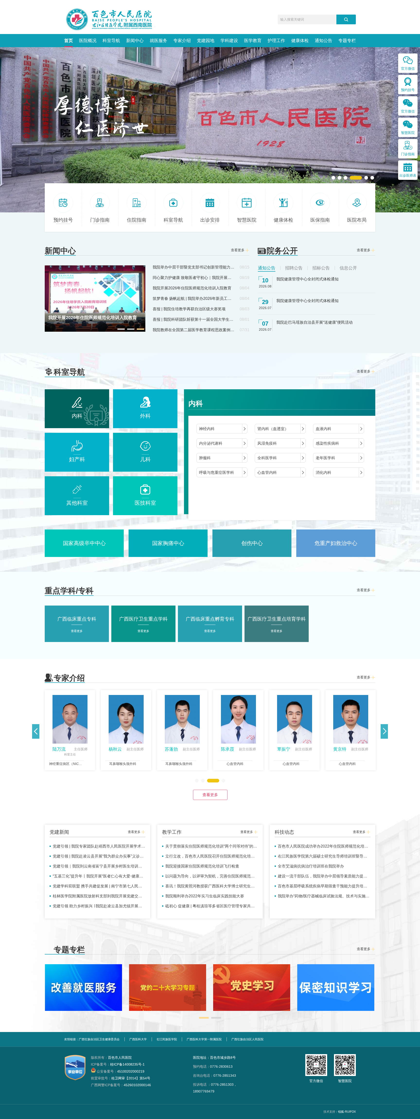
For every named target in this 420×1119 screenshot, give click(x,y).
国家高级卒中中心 (84, 543)
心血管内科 (235, 764)
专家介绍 (182, 40)
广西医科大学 (138, 1039)
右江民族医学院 (167, 1039)
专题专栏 (347, 40)
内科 (195, 403)
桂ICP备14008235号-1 (118, 1064)
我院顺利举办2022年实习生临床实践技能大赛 (204, 896)
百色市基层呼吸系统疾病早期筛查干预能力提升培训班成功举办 (321, 888)
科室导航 (111, 40)
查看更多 (210, 795)
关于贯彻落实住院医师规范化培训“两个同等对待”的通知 (209, 848)
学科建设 (229, 40)
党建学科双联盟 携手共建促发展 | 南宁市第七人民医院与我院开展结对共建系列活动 (96, 888)
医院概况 (87, 40)
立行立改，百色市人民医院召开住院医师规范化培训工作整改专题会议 (208, 858)
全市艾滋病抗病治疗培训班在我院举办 (311, 866)
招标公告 (321, 268)
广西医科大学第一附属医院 (204, 1039)
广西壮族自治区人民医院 (247, 1039)
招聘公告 (294, 268)
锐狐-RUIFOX (347, 1111)
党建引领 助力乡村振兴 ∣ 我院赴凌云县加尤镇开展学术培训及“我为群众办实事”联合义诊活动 (96, 908)
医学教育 (253, 40)
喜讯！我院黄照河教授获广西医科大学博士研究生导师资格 (208, 888)
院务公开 (282, 250)
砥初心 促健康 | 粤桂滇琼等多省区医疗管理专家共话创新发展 (208, 908)
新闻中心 (135, 40)
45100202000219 (120, 1071)
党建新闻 (59, 832)
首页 (68, 40)
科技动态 (284, 832)
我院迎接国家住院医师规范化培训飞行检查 (202, 866)
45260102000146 (121, 1085)
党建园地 (205, 40)
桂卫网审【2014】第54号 (120, 1078)
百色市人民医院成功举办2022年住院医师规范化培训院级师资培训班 (321, 848)
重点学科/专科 (69, 590)
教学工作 (172, 832)
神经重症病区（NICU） (67, 764)
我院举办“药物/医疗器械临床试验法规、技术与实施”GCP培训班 (321, 898)
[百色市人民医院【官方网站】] (109, 19)
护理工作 (276, 40)
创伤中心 (252, 543)
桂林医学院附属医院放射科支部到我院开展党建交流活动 (96, 898)
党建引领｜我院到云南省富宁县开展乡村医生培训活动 (96, 868)
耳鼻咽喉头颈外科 (122, 764)
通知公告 (323, 40)
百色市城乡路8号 (223, 1057)
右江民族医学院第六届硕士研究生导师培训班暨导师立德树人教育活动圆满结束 (321, 858)
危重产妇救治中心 (336, 543)
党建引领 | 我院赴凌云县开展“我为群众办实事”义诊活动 (97, 858)
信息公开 (348, 268)
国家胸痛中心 (168, 543)
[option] (210, 129)
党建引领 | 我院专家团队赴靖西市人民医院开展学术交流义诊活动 (97, 848)
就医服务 (158, 40)
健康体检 (300, 40)
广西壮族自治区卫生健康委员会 (99, 1039)
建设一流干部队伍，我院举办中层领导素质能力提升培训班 (321, 878)
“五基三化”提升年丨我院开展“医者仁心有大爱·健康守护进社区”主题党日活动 (96, 878)
